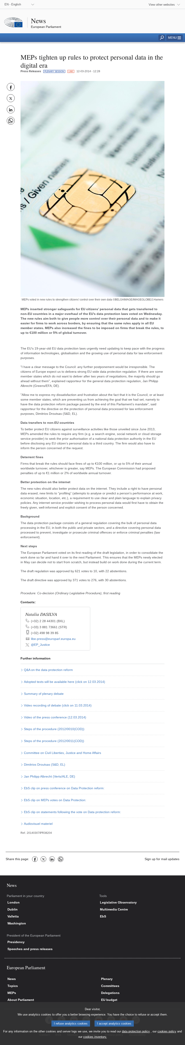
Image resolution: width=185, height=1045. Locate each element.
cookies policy (166, 1031)
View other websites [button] (162, 4)
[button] (174, 38)
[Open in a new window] (92, 189)
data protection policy (136, 1031)
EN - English (13, 4)
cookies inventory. (95, 1036)
